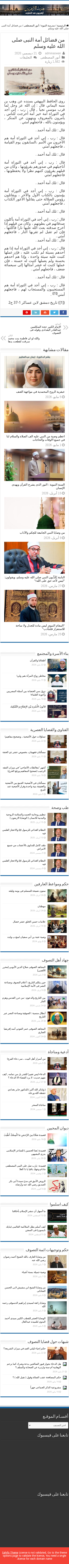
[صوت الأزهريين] (34, 9)
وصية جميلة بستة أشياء (34, 1272)
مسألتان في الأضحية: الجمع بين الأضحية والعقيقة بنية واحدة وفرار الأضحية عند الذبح (25, 786)
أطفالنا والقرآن (38, 660)
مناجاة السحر (39, 1105)
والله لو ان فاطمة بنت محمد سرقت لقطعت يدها (24, 338)
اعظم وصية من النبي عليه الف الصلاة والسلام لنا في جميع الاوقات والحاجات (36, 438)
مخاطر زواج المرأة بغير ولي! (31, 675)
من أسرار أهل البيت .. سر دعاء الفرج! (26, 1058)
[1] (55, 293)
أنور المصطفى (31, 25)
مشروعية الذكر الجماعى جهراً (45, 1387)
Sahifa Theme (10, 1552)
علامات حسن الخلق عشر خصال (29, 921)
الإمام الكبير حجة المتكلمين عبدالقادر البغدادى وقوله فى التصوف (45, 328)
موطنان (42, 906)
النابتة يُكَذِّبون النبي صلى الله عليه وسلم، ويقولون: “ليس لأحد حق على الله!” (35, 579)
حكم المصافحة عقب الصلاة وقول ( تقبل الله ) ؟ (37, 1377)
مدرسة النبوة (48, 25)
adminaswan (53, 53)
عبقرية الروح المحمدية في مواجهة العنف (40, 391)
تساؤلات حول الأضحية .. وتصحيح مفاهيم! (25, 736)
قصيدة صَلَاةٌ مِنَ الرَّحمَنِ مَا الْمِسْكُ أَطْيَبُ (25, 1135)
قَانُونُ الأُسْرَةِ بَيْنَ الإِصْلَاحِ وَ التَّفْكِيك (28, 706)
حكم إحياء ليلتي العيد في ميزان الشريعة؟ (24, 1348)
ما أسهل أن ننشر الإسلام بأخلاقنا (29, 1211)
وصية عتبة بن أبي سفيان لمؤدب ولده (26, 937)
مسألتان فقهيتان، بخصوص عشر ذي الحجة (24, 752)
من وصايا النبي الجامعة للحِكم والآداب (42, 532)
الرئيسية (61, 25)
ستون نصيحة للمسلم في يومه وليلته (27, 890)
